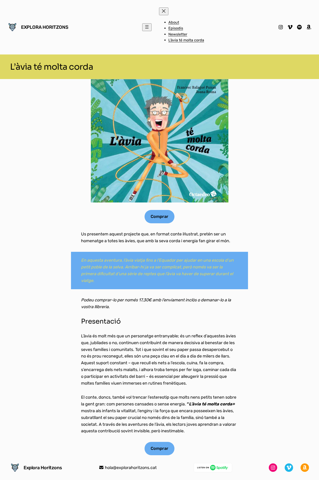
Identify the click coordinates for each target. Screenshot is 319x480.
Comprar (159, 216)
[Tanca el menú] (163, 11)
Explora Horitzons (44, 27)
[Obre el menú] (147, 27)
